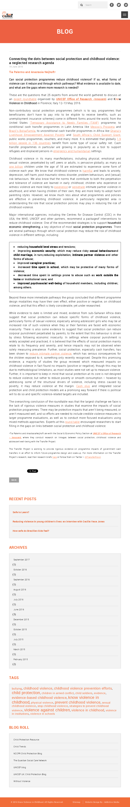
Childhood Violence (38, 688)
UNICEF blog (20, 767)
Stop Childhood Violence (53, 706)
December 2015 (21, 619)
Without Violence (22, 781)
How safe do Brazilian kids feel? (31, 530)
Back (14, 480)
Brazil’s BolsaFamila (22, 131)
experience (61, 187)
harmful (88, 171)
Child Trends (20, 746)
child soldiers (83, 693)
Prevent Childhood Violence (78, 702)
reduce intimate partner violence (51, 353)
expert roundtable (25, 99)
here (54, 457)
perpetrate (78, 187)
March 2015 (19, 649)
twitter (119, 5)
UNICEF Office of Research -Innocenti (81, 99)
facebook (112, 5)
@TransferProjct (93, 457)
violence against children (47, 710)
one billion (16, 166)
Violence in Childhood (87, 710)
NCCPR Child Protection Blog (28, 753)
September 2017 (22, 559)
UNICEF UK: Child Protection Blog (30, 774)
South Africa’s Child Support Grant (96, 135)
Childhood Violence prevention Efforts (83, 688)
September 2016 (22, 579)
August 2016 (20, 589)
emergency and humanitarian (72, 151)
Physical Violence (42, 702)
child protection (26, 692)
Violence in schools (42, 713)
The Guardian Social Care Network (30, 760)
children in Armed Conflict (58, 693)
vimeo (126, 5)
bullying (17, 688)
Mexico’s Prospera (103, 127)
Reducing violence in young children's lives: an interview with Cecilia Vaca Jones (59, 521)
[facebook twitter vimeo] (120, 4)
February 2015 (21, 659)
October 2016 (20, 569)
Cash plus (83, 386)
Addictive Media (111, 802)
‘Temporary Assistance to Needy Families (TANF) (64, 123)
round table (72, 422)
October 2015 (20, 629)
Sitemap (76, 802)
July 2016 (19, 599)
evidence (100, 693)
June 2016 (19, 609)
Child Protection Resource (26, 739)
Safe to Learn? (21, 512)
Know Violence (7, 14)
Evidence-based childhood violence (39, 698)
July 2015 (19, 639)
